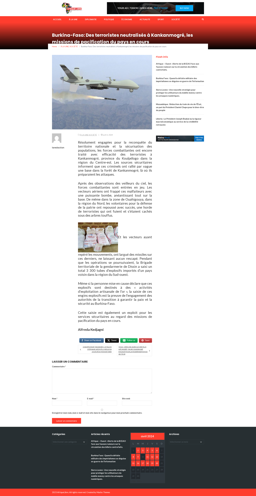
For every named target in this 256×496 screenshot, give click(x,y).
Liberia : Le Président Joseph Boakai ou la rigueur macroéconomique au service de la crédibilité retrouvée (178, 122)
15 (133, 463)
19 (152, 463)
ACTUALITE (145, 19)
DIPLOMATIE (91, 19)
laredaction (58, 147)
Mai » (139, 481)
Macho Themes (103, 492)
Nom (54, 398)
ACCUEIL (57, 19)
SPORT (161, 19)
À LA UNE (73, 19)
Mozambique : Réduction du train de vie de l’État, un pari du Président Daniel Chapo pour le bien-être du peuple (180, 107)
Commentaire (59, 366)
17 (143, 463)
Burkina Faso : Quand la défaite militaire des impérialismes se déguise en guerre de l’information (108, 458)
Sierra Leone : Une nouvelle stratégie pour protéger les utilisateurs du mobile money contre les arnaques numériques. (179, 93)
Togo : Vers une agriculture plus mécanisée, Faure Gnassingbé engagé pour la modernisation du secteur (133, 350)
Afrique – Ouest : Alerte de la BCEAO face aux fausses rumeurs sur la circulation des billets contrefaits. (177, 67)
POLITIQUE (109, 19)
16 (138, 463)
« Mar (133, 481)
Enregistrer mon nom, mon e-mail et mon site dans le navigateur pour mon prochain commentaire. (97, 413)
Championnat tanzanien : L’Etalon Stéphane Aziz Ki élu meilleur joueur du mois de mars (97, 349)
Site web (126, 398)
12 (152, 457)
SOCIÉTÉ (175, 19)
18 (147, 463)
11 (147, 457)
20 (157, 463)
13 (157, 457)
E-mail (90, 398)
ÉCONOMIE (126, 19)
